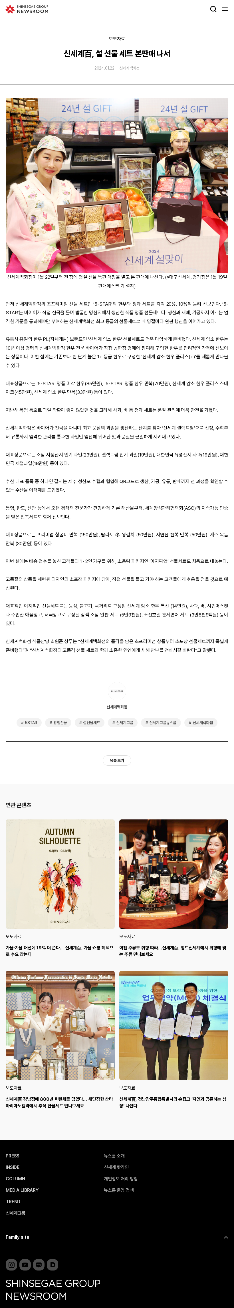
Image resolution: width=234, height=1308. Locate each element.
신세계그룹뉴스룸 (162, 722)
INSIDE (12, 1167)
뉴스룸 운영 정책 (119, 1190)
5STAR (31, 722)
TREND (13, 1202)
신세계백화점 (129, 68)
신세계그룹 (124, 722)
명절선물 (60, 722)
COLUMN (15, 1179)
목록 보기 (117, 760)
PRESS (12, 1156)
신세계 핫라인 (116, 1167)
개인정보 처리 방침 (121, 1179)
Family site (17, 1237)
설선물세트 (91, 722)
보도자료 (117, 39)
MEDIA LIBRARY (22, 1190)
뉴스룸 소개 (114, 1156)
